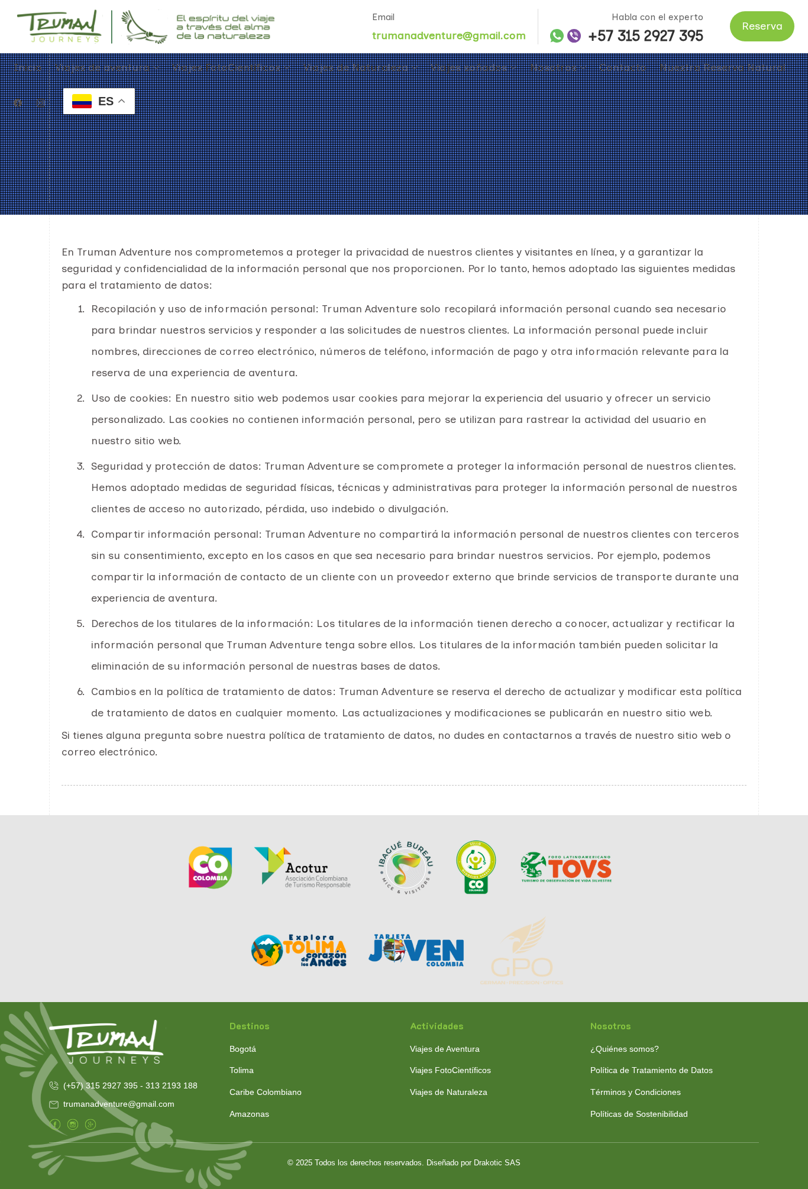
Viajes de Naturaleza (355, 67)
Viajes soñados (469, 67)
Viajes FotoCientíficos (226, 67)
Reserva (762, 26)
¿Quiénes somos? (624, 1049)
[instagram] (41, 103)
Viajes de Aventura (445, 1049)
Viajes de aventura (102, 67)
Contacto (623, 67)
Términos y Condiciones (635, 1092)
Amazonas (249, 1114)
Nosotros (553, 67)
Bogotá (243, 1049)
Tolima (242, 1070)
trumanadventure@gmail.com (449, 35)
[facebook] (18, 103)
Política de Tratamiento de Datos (651, 1070)
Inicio (28, 67)
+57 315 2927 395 (645, 36)
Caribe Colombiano (266, 1092)
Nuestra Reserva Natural (723, 67)
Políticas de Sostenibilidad (639, 1114)
